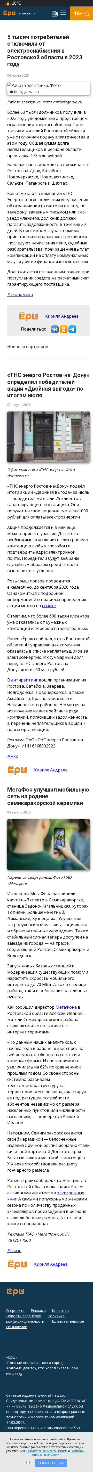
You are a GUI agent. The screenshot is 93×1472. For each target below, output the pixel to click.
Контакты (60, 1310)
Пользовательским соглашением (46, 1451)
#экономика (20, 294)
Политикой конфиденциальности (58, 1453)
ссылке (49, 605)
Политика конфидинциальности (35, 1318)
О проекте (15, 1310)
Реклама (38, 1310)
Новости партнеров (23, 1315)
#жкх (12, 756)
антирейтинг (24, 680)
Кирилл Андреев (61, 316)
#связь (14, 1250)
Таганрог (24, 13)
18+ (78, 13)
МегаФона (66, 1007)
